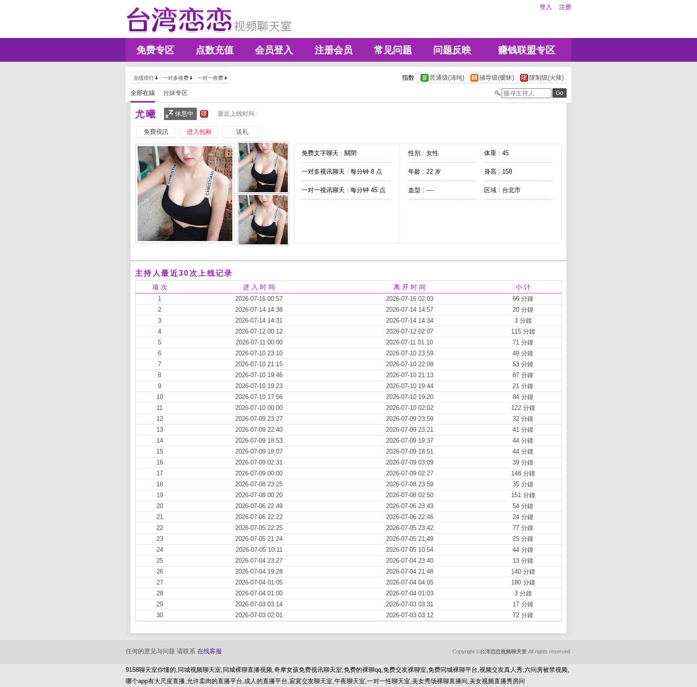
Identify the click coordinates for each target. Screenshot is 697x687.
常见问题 (393, 50)
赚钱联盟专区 (526, 50)
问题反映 (452, 50)
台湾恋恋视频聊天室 (503, 651)
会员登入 (274, 50)
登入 (546, 6)
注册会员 (334, 50)
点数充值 (215, 50)
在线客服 (209, 651)
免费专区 (155, 50)
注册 (565, 6)
